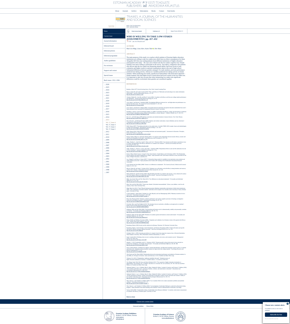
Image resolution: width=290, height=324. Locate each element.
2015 (107, 114)
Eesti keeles (171, 11)
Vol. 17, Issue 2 (111, 127)
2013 (107, 120)
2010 (107, 137)
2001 (107, 161)
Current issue (108, 36)
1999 (107, 167)
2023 (107, 92)
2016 (107, 112)
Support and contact (110, 70)
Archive (133, 11)
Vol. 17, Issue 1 (111, 129)
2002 (107, 159)
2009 (107, 140)
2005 (107, 151)
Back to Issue (130, 297)
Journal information (110, 41)
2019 (107, 103)
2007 (107, 145)
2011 (107, 134)
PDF (130, 41)
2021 (107, 98)
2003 (107, 156)
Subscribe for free (276, 314)
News (105, 31)
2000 (107, 164)
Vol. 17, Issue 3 (111, 125)
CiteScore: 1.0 (156, 31)
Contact (161, 11)
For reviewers (108, 65)
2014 (107, 117)
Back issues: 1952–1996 (112, 80)
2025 (107, 87)
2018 (107, 106)
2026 (107, 84)
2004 (107, 153)
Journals (125, 11)
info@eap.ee (120, 319)
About (117, 11)
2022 (107, 95)
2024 (107, 90)
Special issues (108, 75)
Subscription (144, 11)
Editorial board (109, 46)
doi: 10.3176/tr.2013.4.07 (139, 41)
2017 (107, 109)
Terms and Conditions (138, 306)
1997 (107, 172)
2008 (107, 142)
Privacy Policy (150, 306)
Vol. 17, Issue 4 (111, 122)
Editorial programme (110, 56)
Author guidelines (110, 61)
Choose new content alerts (145, 301)
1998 (107, 170)
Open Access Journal (137, 31)
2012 (107, 132)
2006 (107, 148)
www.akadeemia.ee (168, 318)
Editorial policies (109, 51)
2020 (107, 101)
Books (153, 11)
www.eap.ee (120, 317)
